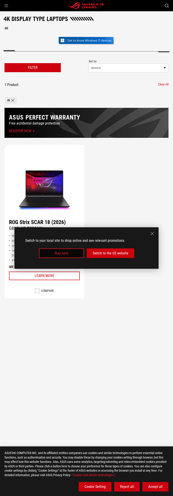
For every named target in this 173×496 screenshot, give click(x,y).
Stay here (61, 253)
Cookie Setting (95, 486)
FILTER (33, 67)
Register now (20, 131)
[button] (6, 5)
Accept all (155, 486)
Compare (47, 291)
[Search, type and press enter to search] (166, 5)
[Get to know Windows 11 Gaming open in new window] (86, 41)
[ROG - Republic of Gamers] (86, 5)
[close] (152, 233)
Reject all (127, 486)
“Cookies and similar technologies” (93, 475)
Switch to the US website (110, 253)
